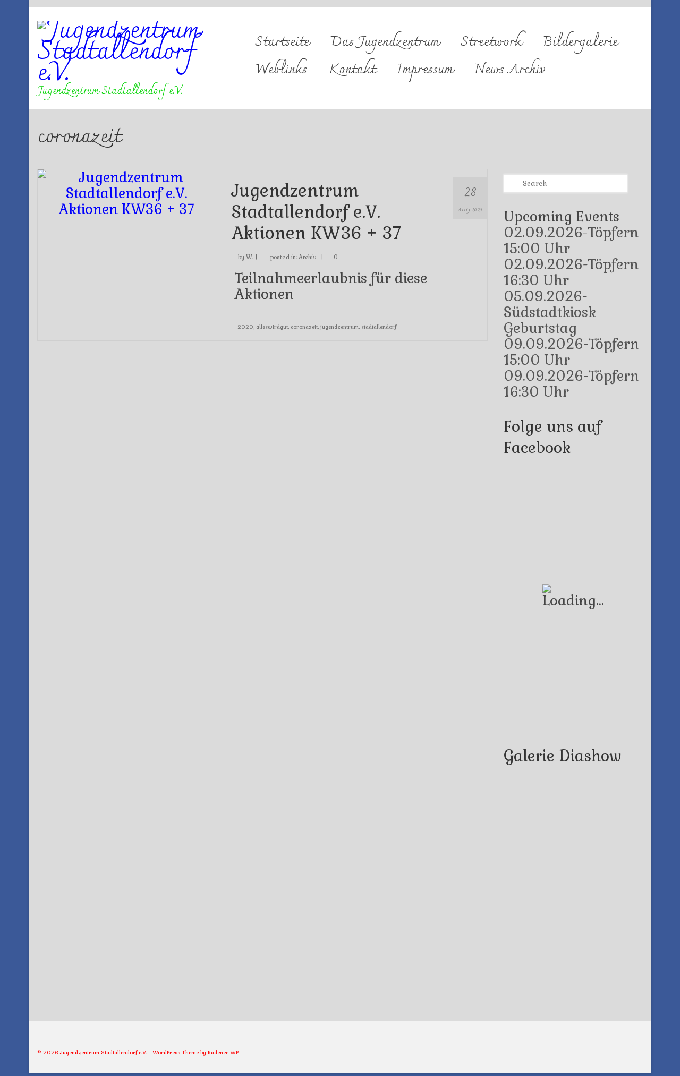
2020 (245, 326)
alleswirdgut (272, 326)
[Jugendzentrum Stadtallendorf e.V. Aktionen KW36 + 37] (127, 192)
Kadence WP (223, 1052)
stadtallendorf (378, 326)
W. (249, 257)
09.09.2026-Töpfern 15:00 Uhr (571, 352)
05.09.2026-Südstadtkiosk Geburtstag (550, 312)
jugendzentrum (339, 326)
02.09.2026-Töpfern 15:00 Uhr (571, 241)
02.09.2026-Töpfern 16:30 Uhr (571, 272)
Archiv (308, 257)
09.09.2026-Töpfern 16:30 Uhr (571, 384)
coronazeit (304, 326)
